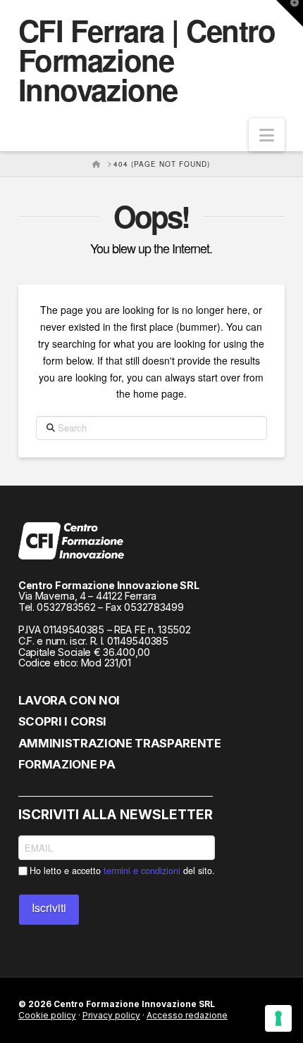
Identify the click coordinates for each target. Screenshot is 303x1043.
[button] (267, 134)
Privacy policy (111, 1015)
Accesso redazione (187, 1015)
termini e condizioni (142, 870)
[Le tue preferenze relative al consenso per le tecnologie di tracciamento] (278, 1018)
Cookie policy (47, 1015)
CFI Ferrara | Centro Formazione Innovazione (147, 59)
